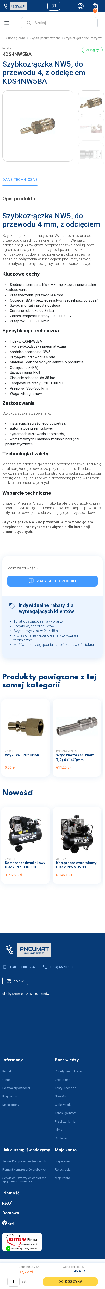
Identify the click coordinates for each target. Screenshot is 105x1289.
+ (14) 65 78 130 (62, 967)
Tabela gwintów (65, 1113)
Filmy (58, 1130)
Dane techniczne (20, 180)
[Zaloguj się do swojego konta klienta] (80, 6)
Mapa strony (10, 1105)
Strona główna (16, 38)
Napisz (19, 981)
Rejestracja (63, 1169)
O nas (6, 1080)
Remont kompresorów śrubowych (24, 1169)
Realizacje (62, 1138)
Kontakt (7, 1071)
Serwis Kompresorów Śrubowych (24, 1161)
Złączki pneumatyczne (45, 38)
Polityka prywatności (16, 1088)
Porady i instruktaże (68, 1071)
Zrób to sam (63, 1080)
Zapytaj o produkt (57, 581)
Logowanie (62, 1161)
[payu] (50, 1203)
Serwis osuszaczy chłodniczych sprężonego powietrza (24, 1179)
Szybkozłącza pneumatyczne (84, 38)
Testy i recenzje (65, 1088)
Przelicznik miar (66, 1121)
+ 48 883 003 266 (22, 967)
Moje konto (62, 1178)
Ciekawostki (63, 1105)
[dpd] (50, 1222)
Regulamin (9, 1096)
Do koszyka (70, 1281)
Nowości (60, 1096)
